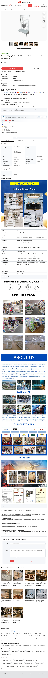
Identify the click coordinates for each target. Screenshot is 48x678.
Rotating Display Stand (40, 651)
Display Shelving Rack (29, 663)
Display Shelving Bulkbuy (32, 666)
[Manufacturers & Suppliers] (24, 2)
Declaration (37, 673)
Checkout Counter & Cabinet (40, 635)
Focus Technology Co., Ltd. (15, 673)
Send (12, 560)
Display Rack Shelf (39, 663)
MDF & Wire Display (27, 638)
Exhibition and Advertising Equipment (21, 9)
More (2, 668)
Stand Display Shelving (18, 663)
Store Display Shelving (20, 666)
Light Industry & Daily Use (9, 9)
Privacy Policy (42, 673)
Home (2, 9)
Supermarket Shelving (5, 633)
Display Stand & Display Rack (6, 635)
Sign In (3, 132)
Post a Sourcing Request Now (37, 561)
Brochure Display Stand (6, 654)
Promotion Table (13, 651)
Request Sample (21, 71)
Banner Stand (5, 651)
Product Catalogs (18, 631)
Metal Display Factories (18, 660)
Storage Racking (16, 633)
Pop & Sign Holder (38, 638)
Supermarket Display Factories (31, 660)
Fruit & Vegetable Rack (5, 638)
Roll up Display (22, 651)
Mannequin (15, 635)
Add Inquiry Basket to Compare (24, 48)
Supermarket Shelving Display (8, 666)
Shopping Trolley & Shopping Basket (31, 635)
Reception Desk (38, 633)
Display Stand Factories (6, 660)
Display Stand (31, 9)
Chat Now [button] (36, 68)
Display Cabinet (27, 633)
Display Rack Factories (6, 663)
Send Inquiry (12, 68)
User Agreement (31, 673)
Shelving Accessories (17, 638)
